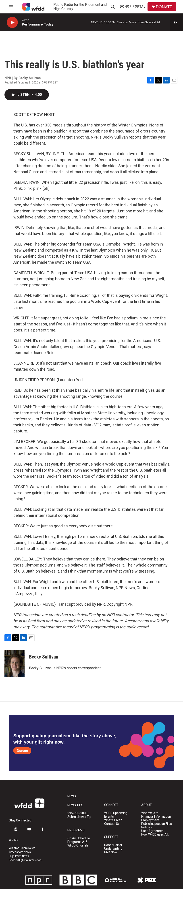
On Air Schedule (78, 838)
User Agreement (153, 831)
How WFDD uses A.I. (155, 834)
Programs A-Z (77, 842)
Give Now (110, 852)
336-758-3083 (77, 813)
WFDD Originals (78, 845)
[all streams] (176, 22)
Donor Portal (132, 6)
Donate (22, 751)
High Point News (19, 856)
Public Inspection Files (156, 823)
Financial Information (156, 816)
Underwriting (113, 848)
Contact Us (112, 823)
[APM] (116, 880)
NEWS (71, 796)
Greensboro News (20, 852)
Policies (146, 827)
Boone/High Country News (25, 860)
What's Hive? (113, 820)
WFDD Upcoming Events (115, 814)
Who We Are (149, 813)
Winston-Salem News (22, 848)
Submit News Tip (79, 817)
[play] (12, 22)
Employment (150, 820)
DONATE (164, 6)
